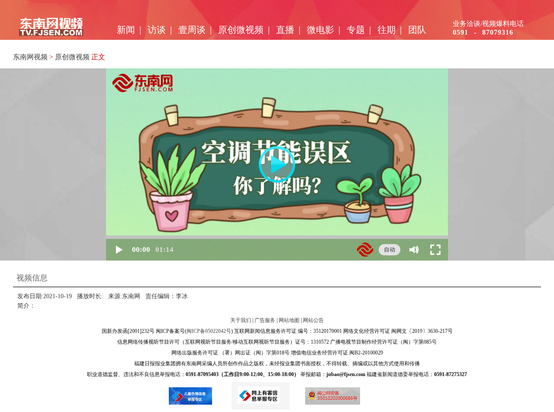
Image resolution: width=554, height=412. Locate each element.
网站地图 (289, 320)
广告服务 (264, 320)
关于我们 (240, 320)
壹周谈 (192, 30)
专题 (356, 30)
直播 (285, 30)
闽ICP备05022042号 (209, 331)
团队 (417, 30)
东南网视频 (30, 57)
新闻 (126, 30)
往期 (386, 30)
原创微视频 (241, 30)
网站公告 (313, 320)
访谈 (157, 30)
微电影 (320, 30)
